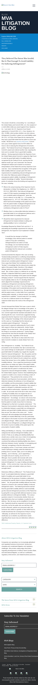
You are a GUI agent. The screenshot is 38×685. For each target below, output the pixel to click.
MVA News (6, 605)
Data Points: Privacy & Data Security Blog (15, 648)
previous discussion (22, 141)
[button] (11, 673)
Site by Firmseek (14, 665)
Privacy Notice (5, 665)
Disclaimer (5, 48)
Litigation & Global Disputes (10, 38)
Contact (4, 664)
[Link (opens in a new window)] (16, 673)
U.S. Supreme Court (26, 523)
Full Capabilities (6, 41)
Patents (18, 523)
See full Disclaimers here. (19, 682)
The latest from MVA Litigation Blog (15, 600)
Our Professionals (7, 43)
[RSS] (27, 673)
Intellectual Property (10, 523)
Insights (4, 45)
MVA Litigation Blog (9, 644)
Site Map (9, 664)
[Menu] (34, 5)
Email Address (9, 565)
